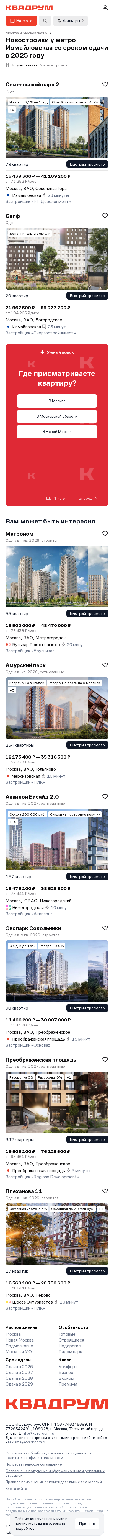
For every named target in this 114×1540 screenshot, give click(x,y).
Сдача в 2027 (19, 1372)
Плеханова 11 (24, 1191)
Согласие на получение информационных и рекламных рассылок (55, 1473)
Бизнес (66, 1372)
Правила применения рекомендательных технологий (54, 1482)
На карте (24, 21)
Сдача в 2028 (19, 1378)
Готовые (67, 1334)
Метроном (19, 534)
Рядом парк (70, 1351)
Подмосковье (19, 1345)
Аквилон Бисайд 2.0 (32, 797)
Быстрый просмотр (87, 164)
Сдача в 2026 (19, 1366)
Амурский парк (26, 665)
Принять (87, 1523)
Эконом (66, 1378)
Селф (13, 216)
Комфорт (68, 1366)
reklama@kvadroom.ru (27, 1442)
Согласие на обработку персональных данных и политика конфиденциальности (48, 1455)
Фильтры (73, 21)
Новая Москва (20, 1340)
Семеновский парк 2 (32, 84)
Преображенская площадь (41, 1060)
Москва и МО (19, 1351)
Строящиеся (71, 1340)
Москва (13, 1334)
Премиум (68, 1384)
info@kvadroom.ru (38, 1433)
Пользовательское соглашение (34, 1464)
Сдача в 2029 (19, 1384)
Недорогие (70, 1345)
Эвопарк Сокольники (33, 928)
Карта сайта (16, 1488)
